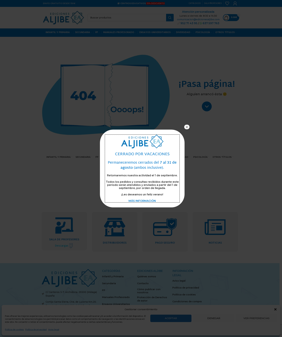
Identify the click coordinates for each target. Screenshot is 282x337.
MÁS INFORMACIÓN (142, 200)
